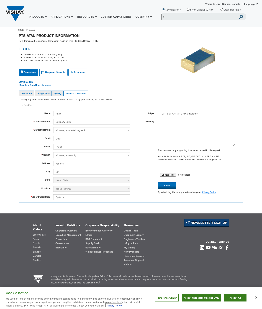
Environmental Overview (98, 230)
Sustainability (93, 247)
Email (47, 138)
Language (249, 4)
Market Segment (41, 129)
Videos (128, 264)
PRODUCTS (36, 16)
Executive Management (68, 234)
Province (45, 188)
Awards (37, 247)
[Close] (256, 297)
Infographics (131, 243)
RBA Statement (93, 239)
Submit (167, 185)
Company (142, 16)
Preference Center (167, 297)
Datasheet (29, 72)
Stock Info (61, 247)
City (47, 171)
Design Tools (43, 93)
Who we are (39, 234)
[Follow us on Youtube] (208, 247)
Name (46, 113)
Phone (47, 146)
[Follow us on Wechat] (214, 247)
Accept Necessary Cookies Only (201, 297)
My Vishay (129, 247)
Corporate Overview (66, 230)
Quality (57, 93)
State (47, 179)
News (36, 239)
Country (45, 154)
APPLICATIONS (60, 16)
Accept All (235, 297)
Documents (26, 93)
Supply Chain (92, 243)
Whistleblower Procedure (99, 251)
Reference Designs (134, 256)
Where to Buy (213, 4)
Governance (62, 243)
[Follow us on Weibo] (221, 247)
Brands (37, 251)
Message (150, 121)
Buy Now (79, 72)
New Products (131, 251)
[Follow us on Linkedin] (202, 247)
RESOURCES (85, 16)
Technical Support (134, 260)
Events (36, 243)
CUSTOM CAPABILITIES (116, 16)
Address (45, 163)
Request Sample (54, 72)
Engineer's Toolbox (134, 239)
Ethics (88, 234)
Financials (61, 239)
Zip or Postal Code (40, 196)
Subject (151, 113)
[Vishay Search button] (241, 16)
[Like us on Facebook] (227, 247)
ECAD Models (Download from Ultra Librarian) (35, 83)
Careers (37, 255)
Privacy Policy (209, 192)
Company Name (41, 121)
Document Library (134, 234)
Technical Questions (75, 93)
